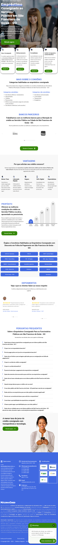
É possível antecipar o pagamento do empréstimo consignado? (21, 370)
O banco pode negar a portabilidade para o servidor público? (20, 404)
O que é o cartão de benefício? (12, 366)
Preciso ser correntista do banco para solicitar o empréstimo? (21, 396)
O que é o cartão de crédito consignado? (15, 362)
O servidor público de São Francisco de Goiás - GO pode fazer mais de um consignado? (28, 388)
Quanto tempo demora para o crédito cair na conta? (18, 384)
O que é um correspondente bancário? (14, 348)
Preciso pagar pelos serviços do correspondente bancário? (20, 352)
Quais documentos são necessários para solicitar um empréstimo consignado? (25, 374)
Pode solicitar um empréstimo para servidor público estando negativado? (24, 392)
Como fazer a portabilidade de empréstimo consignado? (19, 400)
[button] (2, 133)
